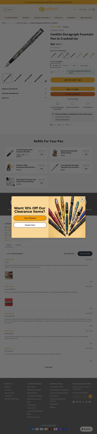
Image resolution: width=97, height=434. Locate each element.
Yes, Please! (30, 218)
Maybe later (30, 225)
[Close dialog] (82, 199)
